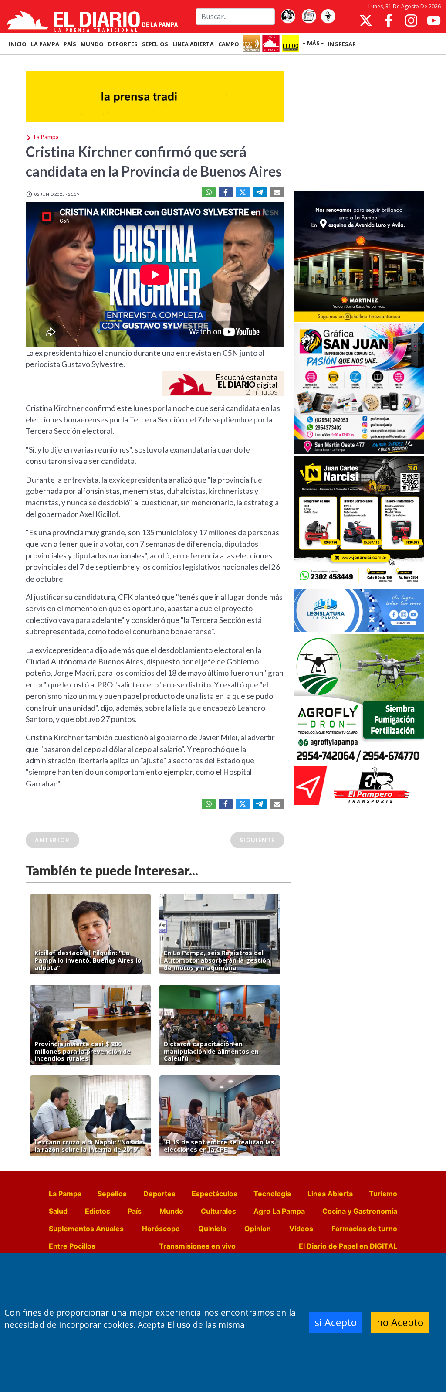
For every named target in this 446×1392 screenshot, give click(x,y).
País (135, 1211)
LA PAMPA (45, 44)
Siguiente (257, 840)
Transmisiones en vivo (197, 1246)
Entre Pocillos (72, 1246)
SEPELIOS (155, 44)
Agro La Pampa (279, 1211)
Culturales (218, 1211)
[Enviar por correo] (277, 192)
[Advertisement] (359, 123)
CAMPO (228, 44)
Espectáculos (214, 1193)
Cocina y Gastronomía (359, 1211)
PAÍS (70, 44)
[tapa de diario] (308, 16)
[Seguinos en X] (366, 20)
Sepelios (112, 1193)
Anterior (52, 840)
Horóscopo (161, 1228)
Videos (301, 1228)
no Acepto (400, 1322)
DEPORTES (123, 44)
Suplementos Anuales (86, 1228)
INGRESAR (342, 44)
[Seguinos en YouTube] (434, 20)
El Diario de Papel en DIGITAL (348, 1246)
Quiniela (212, 1228)
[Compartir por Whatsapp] (209, 192)
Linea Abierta (330, 1193)
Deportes (159, 1193)
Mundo (171, 1211)
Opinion (257, 1228)
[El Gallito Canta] (287, 16)
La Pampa (65, 1193)
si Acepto (335, 1322)
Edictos (97, 1211)
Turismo (383, 1193)
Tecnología (272, 1193)
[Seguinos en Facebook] (388, 20)
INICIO (18, 44)
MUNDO (92, 44)
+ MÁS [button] (311, 43)
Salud (58, 1211)
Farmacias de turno (364, 1228)
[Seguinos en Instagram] (411, 20)
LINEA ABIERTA (193, 44)
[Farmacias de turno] (328, 16)
